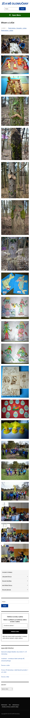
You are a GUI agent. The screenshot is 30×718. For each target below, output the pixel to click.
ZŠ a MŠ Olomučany (15, 3)
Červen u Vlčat (5, 677)
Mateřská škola (7, 585)
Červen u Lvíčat (5, 665)
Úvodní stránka (7, 572)
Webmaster (4, 705)
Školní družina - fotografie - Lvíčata (17, 28)
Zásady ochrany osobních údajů (10, 706)
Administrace (15, 705)
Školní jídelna (6, 590)
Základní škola (7, 576)
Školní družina (6, 581)
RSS (10, 705)
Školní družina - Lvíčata (7, 30)
